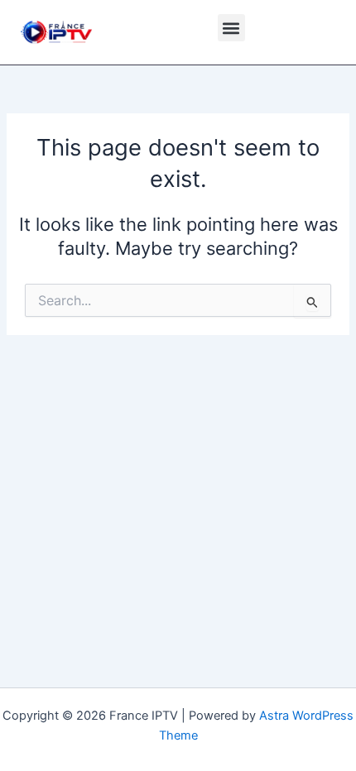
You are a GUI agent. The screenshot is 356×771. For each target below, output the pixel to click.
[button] (231, 27)
